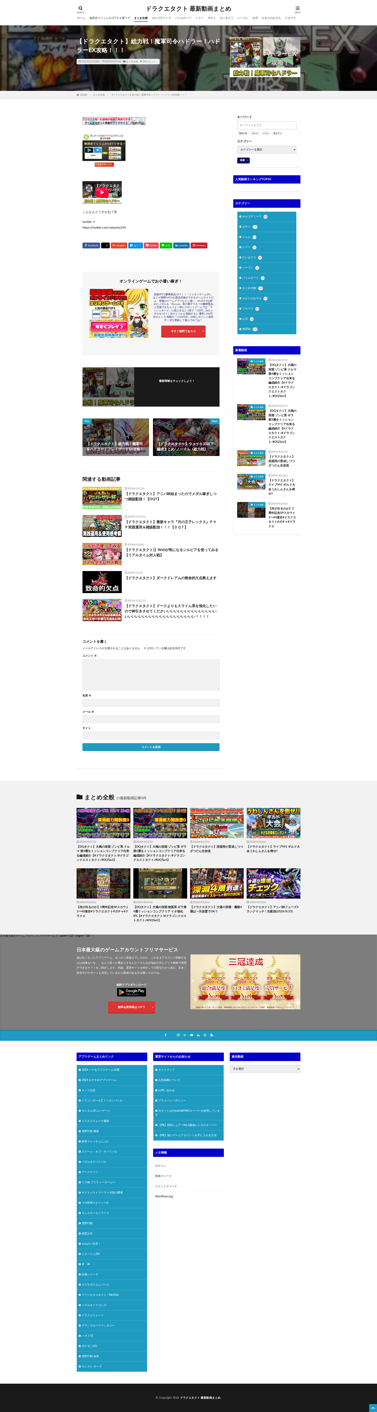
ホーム (81, 18)
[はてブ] (135, 245)
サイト (86, 728)
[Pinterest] (199, 245)
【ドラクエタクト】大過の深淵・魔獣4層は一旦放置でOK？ (216, 909)
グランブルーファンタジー (98, 1325)
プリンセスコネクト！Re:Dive (100, 1295)
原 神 (86, 1264)
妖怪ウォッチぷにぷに (95, 1141)
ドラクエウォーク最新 (95, 1121)
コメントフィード (166, 1186)
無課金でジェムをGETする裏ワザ (109, 18)
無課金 (250, 329)
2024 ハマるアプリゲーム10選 (100, 1070)
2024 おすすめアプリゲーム (99, 1080)
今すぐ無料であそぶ (183, 331)
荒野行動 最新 (90, 1131)
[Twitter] (105, 246)
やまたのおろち (271, 18)
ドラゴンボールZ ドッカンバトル (102, 1100)
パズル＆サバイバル (94, 1162)
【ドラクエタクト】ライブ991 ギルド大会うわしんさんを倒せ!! (281, 487)
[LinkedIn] (181, 245)
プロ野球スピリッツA (95, 1203)
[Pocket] (151, 245)
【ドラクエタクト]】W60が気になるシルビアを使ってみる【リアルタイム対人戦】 (171, 552)
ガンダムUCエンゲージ (96, 1110)
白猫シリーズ (90, 1274)
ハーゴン (242, 18)
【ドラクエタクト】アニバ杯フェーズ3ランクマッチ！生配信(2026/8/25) (272, 909)
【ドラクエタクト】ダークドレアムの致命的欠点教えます (171, 578)
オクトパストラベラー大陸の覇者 (102, 1192)
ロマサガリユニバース (95, 1284)
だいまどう (226, 18)
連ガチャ (277, 133)
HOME (83, 95)
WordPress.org (164, 1196)
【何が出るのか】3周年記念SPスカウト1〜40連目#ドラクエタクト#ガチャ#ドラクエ (282, 517)
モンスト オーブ (92, 1366)
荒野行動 (87, 1223)
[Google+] (119, 245)
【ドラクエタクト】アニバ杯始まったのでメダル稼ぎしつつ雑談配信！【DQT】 (171, 496)
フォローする (177, 386)
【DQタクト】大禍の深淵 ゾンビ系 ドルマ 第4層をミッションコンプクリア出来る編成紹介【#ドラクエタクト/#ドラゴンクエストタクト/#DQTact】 (282, 381)
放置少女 (87, 1233)
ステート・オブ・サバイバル (99, 1151)
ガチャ (212, 18)
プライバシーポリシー (172, 1100)
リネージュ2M (91, 1254)
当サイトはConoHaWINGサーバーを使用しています (187, 1112)
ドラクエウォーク (93, 1315)
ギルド (255, 133)
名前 (86, 695)
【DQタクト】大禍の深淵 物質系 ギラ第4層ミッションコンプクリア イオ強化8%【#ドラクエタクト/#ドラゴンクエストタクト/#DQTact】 (160, 914)
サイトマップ (166, 1070)
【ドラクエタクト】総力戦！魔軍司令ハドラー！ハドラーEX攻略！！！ (149, 95)
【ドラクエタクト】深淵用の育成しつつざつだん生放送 (281, 461)
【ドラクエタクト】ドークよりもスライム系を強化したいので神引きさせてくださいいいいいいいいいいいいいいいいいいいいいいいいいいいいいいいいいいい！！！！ (171, 611)
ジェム (266, 133)
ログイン (160, 1166)
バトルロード (183, 18)
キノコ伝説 (88, 1090)
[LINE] (166, 245)
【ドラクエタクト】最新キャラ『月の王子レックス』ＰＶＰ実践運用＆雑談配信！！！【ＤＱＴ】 (171, 524)
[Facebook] (91, 245)
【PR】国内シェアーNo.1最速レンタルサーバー (187, 1125)
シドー (199, 18)
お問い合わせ (166, 1090)
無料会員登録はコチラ (131, 1007)
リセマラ (290, 18)
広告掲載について (169, 1080)
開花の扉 (243, 133)
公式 (255, 18)
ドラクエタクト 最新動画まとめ (189, 9)
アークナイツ (90, 1172)
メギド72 (87, 1335)
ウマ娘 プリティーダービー (98, 1182)
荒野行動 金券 (90, 1356)
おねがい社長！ (91, 1243)
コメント (89, 655)
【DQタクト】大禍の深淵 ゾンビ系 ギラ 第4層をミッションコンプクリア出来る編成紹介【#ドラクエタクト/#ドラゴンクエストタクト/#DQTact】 (282, 426)
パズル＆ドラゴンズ (94, 1305)
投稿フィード (163, 1176)
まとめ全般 (141, 18)
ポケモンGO (89, 1346)
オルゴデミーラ (161, 18)
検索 (242, 160)
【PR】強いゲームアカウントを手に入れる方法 (187, 1135)
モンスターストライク (95, 1213)
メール (88, 712)
